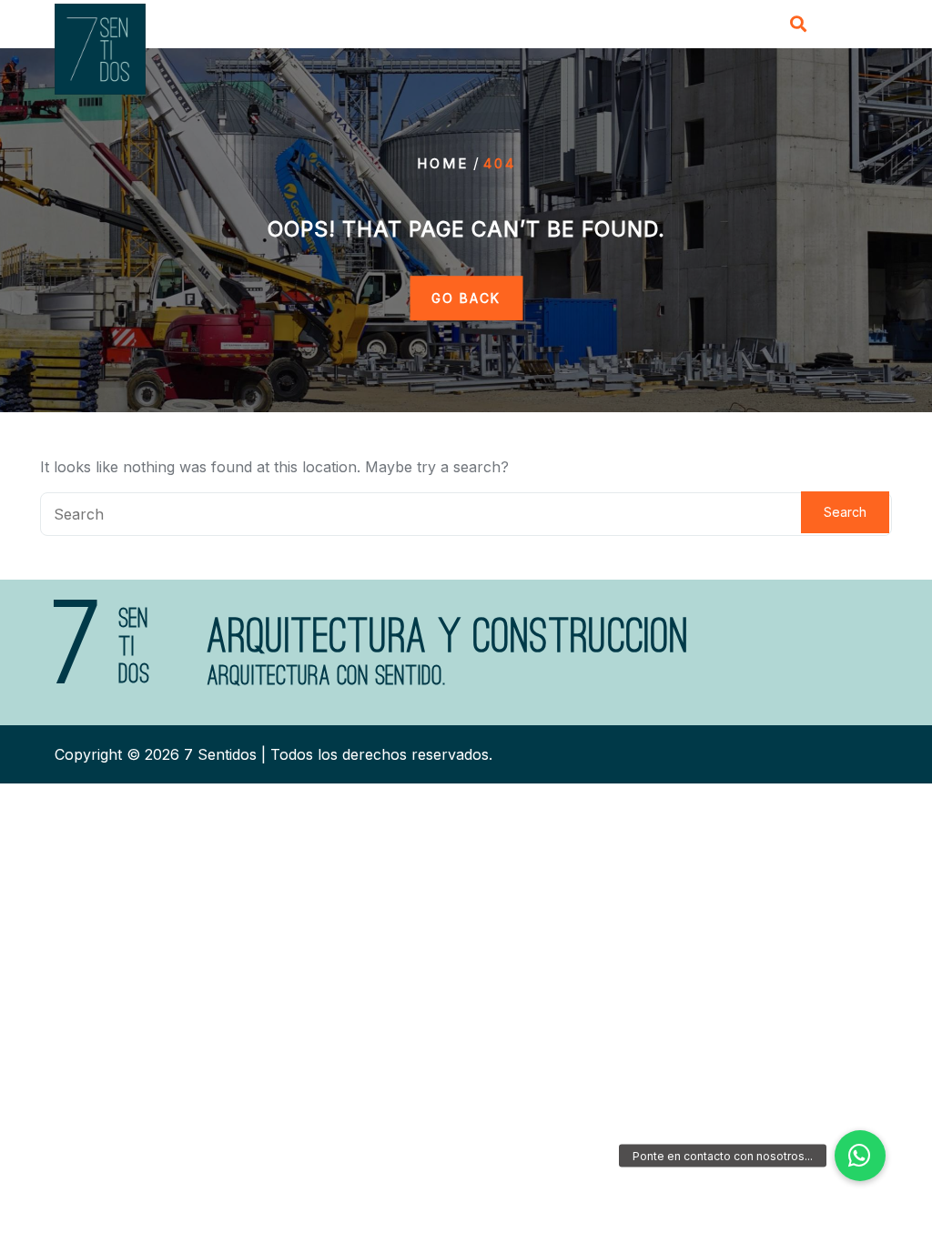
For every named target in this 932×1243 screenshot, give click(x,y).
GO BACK (466, 298)
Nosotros (410, 24)
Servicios (505, 24)
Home (443, 163)
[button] (860, 1155)
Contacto (702, 24)
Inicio (329, 24)
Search (845, 512)
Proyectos (604, 24)
